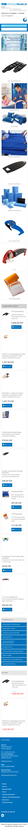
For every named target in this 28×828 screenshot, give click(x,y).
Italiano (21, 13)
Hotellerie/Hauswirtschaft (10, 633)
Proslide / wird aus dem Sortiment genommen (12, 472)
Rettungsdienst (7, 637)
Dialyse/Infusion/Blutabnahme (12, 660)
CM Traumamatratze (17, 311)
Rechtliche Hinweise (7, 802)
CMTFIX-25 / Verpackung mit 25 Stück (13, 354)
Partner (4, 791)
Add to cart (17, 327)
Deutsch (6, 13)
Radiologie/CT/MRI (8, 628)
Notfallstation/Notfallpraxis (11, 624)
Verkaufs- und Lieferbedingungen (11, 797)
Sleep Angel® (6, 655)
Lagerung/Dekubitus (8, 664)
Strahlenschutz (7, 647)
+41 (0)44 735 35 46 (9, 752)
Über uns (4, 786)
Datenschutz (5, 799)
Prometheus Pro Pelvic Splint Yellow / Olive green (13, 557)
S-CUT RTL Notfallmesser (10, 597)
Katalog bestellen (6, 789)
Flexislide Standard (17, 491)
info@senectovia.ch (5, 8)
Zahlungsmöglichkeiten (8, 794)
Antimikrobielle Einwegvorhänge (11, 432)
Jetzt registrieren (9, 15)
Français (14, 13)
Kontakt (4, 784)
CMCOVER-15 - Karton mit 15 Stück (12, 393)
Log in (3, 15)
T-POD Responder (16, 514)
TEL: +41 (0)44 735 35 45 (15, 9)
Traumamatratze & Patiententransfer (8, 642)
